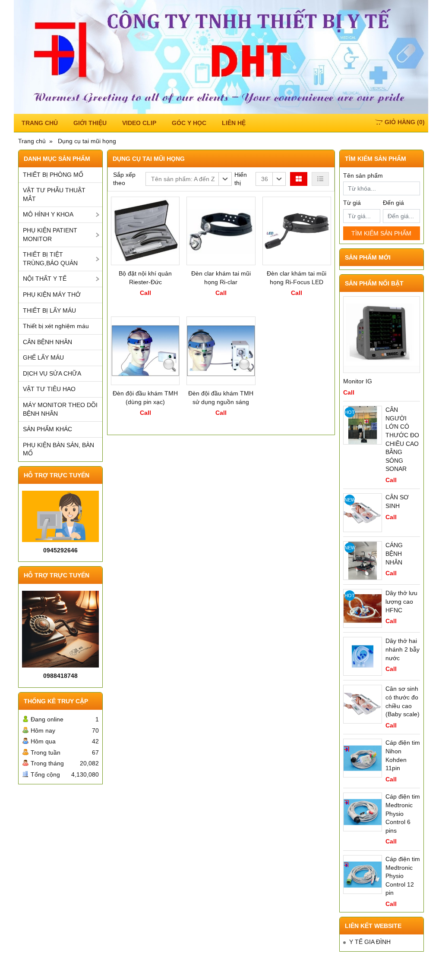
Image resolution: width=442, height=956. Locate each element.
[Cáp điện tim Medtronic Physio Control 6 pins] (363, 812)
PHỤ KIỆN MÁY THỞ (52, 294)
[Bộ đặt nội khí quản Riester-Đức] (145, 231)
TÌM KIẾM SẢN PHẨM (381, 233)
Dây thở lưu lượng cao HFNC (401, 601)
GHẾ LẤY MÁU (43, 357)
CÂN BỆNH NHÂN (47, 342)
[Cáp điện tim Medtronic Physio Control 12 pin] (363, 874)
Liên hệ (234, 122)
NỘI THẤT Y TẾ (44, 278)
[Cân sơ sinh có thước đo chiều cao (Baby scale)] (363, 704)
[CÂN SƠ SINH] (363, 513)
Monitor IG (357, 381)
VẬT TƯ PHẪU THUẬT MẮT (54, 194)
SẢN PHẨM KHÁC (47, 429)
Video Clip (139, 122)
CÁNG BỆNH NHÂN (394, 553)
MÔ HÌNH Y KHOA (48, 214)
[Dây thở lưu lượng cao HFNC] (363, 608)
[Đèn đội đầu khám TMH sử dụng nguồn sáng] (221, 351)
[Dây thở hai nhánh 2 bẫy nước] (363, 656)
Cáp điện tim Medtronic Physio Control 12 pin (402, 876)
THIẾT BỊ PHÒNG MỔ (53, 174)
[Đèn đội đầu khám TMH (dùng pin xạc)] (145, 351)
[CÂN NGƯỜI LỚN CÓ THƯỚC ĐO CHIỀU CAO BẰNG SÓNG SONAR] (363, 425)
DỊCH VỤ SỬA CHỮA (52, 373)
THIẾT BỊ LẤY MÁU (49, 310)
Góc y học (189, 122)
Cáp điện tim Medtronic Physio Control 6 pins (402, 813)
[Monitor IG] (382, 335)
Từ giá (352, 202)
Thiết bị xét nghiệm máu (56, 326)
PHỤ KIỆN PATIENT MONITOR (50, 234)
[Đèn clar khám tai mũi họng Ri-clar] (221, 231)
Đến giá (393, 202)
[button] (188, 179)
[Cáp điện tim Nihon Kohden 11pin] (363, 758)
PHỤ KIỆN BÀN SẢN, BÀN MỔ (58, 449)
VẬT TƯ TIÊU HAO (49, 389)
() (405, 122)
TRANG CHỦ (40, 122)
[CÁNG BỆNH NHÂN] (363, 561)
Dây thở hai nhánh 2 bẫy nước (402, 649)
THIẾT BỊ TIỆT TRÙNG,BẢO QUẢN (50, 258)
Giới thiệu (90, 122)
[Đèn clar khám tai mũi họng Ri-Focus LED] (297, 231)
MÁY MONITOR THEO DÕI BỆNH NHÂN (60, 409)
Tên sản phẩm (363, 175)
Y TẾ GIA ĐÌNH (370, 941)
